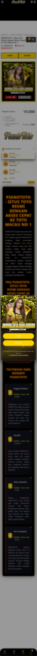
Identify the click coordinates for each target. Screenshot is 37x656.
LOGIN (18, 336)
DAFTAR (18, 343)
